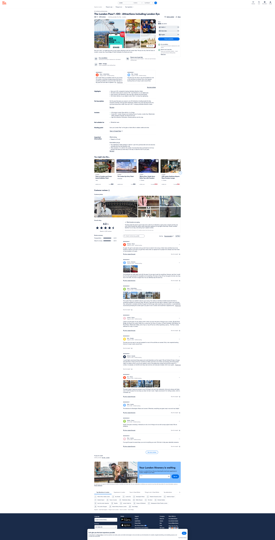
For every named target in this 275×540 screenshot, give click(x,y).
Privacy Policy (138, 523)
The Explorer (162, 530)
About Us (162, 518)
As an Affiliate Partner (173, 523)
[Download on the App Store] (126, 525)
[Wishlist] (253, 2)
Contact (136, 518)
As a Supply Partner (173, 518)
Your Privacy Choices (139, 525)
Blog (161, 523)
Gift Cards (162, 527)
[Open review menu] (179, 245)
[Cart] (259, 2)
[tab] (103, 492)
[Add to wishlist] (113, 161)
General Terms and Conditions (141, 527)
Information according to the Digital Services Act (145, 530)
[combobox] (169, 236)
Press (161, 525)
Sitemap (136, 532)
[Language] (265, 2)
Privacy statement (98, 485)
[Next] (180, 172)
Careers (161, 520)
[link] (104, 172)
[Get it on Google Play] (126, 520)
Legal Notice (137, 520)
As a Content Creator (173, 520)
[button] (100, 17)
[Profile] (270, 2)
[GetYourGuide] (4, 3)
